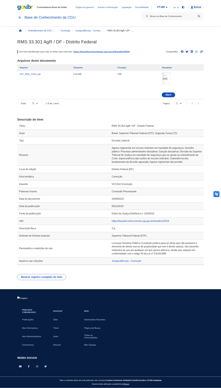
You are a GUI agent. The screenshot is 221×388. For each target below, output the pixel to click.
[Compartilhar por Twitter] (46, 366)
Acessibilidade (142, 7)
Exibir (23, 103)
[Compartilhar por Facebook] (29, 366)
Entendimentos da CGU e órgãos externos (41, 30)
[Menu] (19, 17)
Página (166, 103)
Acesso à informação (108, 7)
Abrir (168, 94)
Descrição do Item (30, 119)
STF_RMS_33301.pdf (30, 74)
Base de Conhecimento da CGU (50, 17)
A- (178, 7)
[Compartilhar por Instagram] (37, 366)
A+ (174, 7)
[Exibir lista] (37, 103)
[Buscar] (198, 16)
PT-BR (161, 7)
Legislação (126, 7)
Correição (65, 30)
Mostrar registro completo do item (41, 277)
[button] (196, 7)
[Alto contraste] (183, 7)
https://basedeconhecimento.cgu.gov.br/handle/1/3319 (102, 51)
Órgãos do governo (85, 7)
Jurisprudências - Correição (88, 30)
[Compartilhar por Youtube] (20, 366)
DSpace (126, 384)
